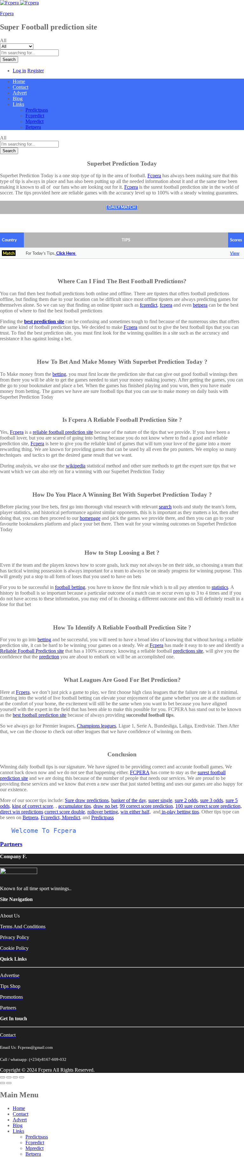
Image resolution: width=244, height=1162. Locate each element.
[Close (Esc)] (2, 1077)
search (165, 506)
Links (18, 1131)
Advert (20, 92)
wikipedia (75, 465)
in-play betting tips (180, 811)
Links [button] (18, 104)
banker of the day (128, 800)
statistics (220, 587)
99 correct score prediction (146, 806)
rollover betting (102, 811)
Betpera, (31, 817)
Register (35, 70)
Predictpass (36, 110)
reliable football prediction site (63, 432)
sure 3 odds (211, 800)
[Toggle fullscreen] (15, 1077)
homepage (90, 518)
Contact (20, 87)
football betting (70, 587)
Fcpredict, (51, 817)
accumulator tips (74, 806)
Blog (18, 98)
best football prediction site (39, 715)
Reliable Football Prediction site (32, 651)
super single (160, 800)
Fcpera (7, 13)
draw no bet (105, 806)
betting (59, 374)
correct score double (64, 811)
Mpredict (34, 121)
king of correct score (32, 806)
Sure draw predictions (87, 800)
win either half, (135, 811)
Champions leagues (96, 725)
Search (9, 59)
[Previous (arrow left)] (2, 1083)
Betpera (33, 127)
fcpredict (148, 305)
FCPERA (139, 772)
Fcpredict (34, 115)
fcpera (166, 305)
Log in (19, 70)
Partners (11, 844)
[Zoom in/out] (21, 1077)
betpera (200, 305)
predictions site (188, 651)
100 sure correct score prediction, (208, 806)
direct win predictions (21, 811)
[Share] (8, 1077)
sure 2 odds (186, 800)
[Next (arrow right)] (8, 1083)
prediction (49, 656)
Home (19, 81)
